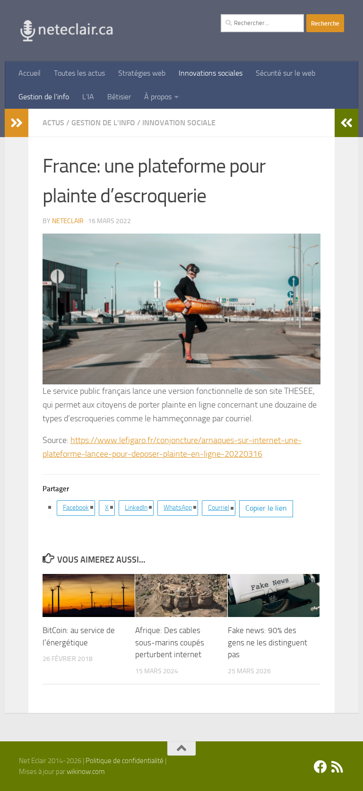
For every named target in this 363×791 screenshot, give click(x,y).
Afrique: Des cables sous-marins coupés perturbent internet (169, 642)
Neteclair (68, 221)
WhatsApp (178, 508)
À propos (158, 96)
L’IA (88, 96)
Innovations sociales (210, 73)
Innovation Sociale (179, 122)
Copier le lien (266, 508)
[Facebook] (320, 767)
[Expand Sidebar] (16, 123)
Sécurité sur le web (285, 73)
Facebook (76, 508)
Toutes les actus (79, 73)
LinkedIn (136, 508)
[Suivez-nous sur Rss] (337, 767)
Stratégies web (141, 73)
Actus (53, 122)
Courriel (218, 508)
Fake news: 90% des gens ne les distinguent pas (267, 642)
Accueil (29, 73)
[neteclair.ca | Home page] (66, 31)
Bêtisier (119, 96)
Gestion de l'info (103, 122)
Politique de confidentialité (125, 760)
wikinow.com (86, 771)
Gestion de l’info (43, 96)
